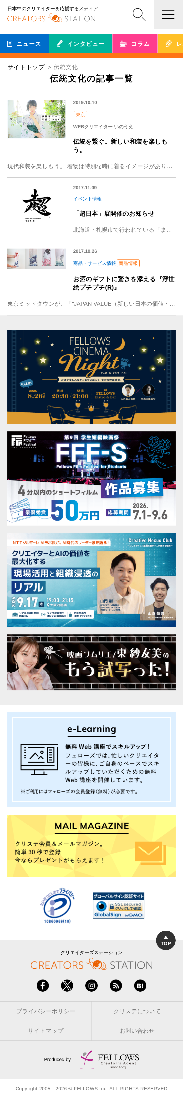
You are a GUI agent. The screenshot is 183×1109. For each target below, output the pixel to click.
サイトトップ (26, 67)
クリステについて (137, 1011)
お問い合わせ (137, 1030)
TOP (166, 943)
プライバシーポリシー (45, 1011)
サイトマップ (46, 1030)
